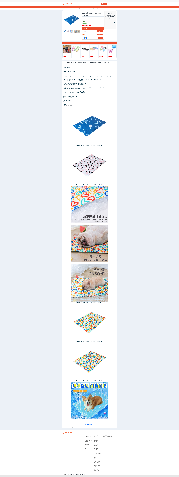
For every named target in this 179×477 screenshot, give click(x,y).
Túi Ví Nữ (95, 445)
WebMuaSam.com (88, 476)
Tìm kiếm (104, 3)
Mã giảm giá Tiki (87, 444)
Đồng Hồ (95, 449)
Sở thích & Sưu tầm (97, 465)
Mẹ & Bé (95, 454)
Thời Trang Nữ (96, 433)
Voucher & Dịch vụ (97, 471)
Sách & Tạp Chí (96, 469)
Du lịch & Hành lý (96, 444)
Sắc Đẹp (95, 436)
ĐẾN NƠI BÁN (86, 25)
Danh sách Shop (87, 441)
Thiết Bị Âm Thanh (97, 450)
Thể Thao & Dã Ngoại (97, 462)
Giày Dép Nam (96, 441)
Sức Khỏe (95, 437)
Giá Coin (83, 474)
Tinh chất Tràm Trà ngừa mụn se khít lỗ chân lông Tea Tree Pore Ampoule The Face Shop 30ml (80, 427)
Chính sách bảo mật (88, 435)
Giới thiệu (71, 0)
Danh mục (67, 0)
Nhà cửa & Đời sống (97, 461)
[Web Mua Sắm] (67, 433)
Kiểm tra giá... (84, 23)
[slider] (64, 31)
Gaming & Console (97, 458)
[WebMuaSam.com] (67, 4)
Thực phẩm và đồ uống (97, 452)
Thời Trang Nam (96, 435)
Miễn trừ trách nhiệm (88, 437)
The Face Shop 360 (73, 474)
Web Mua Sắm (94, 476)
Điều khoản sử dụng (88, 436)
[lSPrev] (64, 20)
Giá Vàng (77, 474)
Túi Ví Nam (96, 448)
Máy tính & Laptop (97, 470)
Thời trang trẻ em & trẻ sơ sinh (98, 457)
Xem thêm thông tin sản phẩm (89, 424)
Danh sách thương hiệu (88, 440)
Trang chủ (63, 0)
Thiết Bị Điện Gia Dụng (97, 440)
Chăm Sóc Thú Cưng (69, 8)
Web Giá (80, 474)
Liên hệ (74, 0)
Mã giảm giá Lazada (88, 445)
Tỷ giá (68, 474)
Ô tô (95, 466)
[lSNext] (79, 20)
